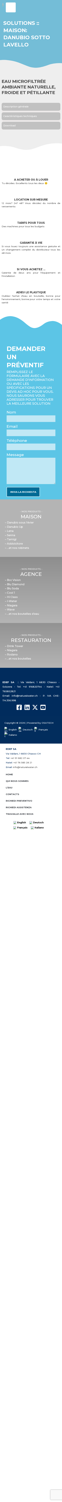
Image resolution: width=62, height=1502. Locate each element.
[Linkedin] (27, 707)
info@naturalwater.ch (25, 767)
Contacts (12, 794)
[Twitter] (35, 707)
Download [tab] (9, 125)
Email (12, 426)
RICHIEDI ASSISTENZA (19, 807)
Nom (11, 412)
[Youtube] (43, 707)
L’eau (9, 787)
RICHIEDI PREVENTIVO (19, 800)
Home (9, 774)
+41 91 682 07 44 (20, 758)
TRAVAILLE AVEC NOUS (19, 814)
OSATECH (48, 723)
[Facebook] (19, 707)
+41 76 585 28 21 (22, 762)
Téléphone (17, 440)
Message (15, 454)
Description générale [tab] (16, 106)
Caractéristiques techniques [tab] (20, 116)
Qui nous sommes (17, 781)
